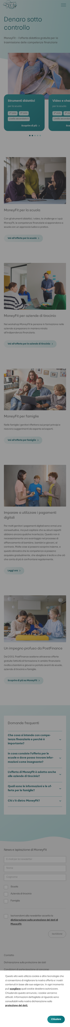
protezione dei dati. (16, 1005)
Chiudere (56, 1019)
